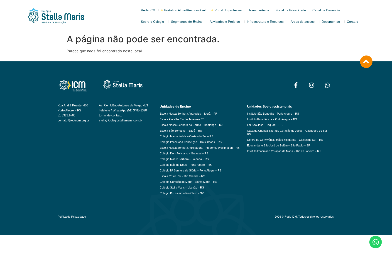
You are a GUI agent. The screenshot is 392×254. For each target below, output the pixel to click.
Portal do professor (228, 10)
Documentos (331, 21)
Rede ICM (148, 10)
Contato (352, 21)
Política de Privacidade (72, 216)
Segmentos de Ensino (187, 21)
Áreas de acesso (303, 21)
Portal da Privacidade (290, 10)
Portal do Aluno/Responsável (185, 10)
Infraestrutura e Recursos (265, 21)
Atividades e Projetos (225, 21)
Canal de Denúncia (326, 10)
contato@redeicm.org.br (73, 120)
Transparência (258, 10)
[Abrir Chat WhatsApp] (375, 242)
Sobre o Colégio (152, 21)
